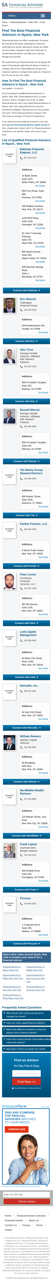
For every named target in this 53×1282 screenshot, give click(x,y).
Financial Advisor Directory (31, 1215)
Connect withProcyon (25, 943)
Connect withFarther (25, 566)
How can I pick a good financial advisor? (25, 1023)
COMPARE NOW (16, 1129)
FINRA (8, 1230)
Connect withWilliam (25, 781)
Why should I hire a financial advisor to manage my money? (24, 1015)
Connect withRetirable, (25, 728)
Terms (39, 1225)
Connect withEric (25, 341)
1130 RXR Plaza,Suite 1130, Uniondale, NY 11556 (32, 221)
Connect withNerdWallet (25, 835)
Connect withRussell (25, 461)
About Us (34, 1220)
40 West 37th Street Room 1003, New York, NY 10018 (32, 661)
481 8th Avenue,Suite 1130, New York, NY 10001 (32, 607)
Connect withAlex (25, 401)
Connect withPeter (25, 623)
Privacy (26, 1225)
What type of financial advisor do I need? (25, 1049)
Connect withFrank (25, 889)
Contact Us (11, 1225)
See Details (40, 185)
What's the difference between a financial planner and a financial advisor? (26, 1031)
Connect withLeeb (25, 677)
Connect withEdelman (25, 290)
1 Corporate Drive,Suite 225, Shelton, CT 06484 (31, 928)
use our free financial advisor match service (27, 125)
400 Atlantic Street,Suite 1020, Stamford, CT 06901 (32, 499)
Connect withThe (25, 515)
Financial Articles (14, 1220)
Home (11, 15)
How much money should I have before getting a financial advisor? (28, 1041)
